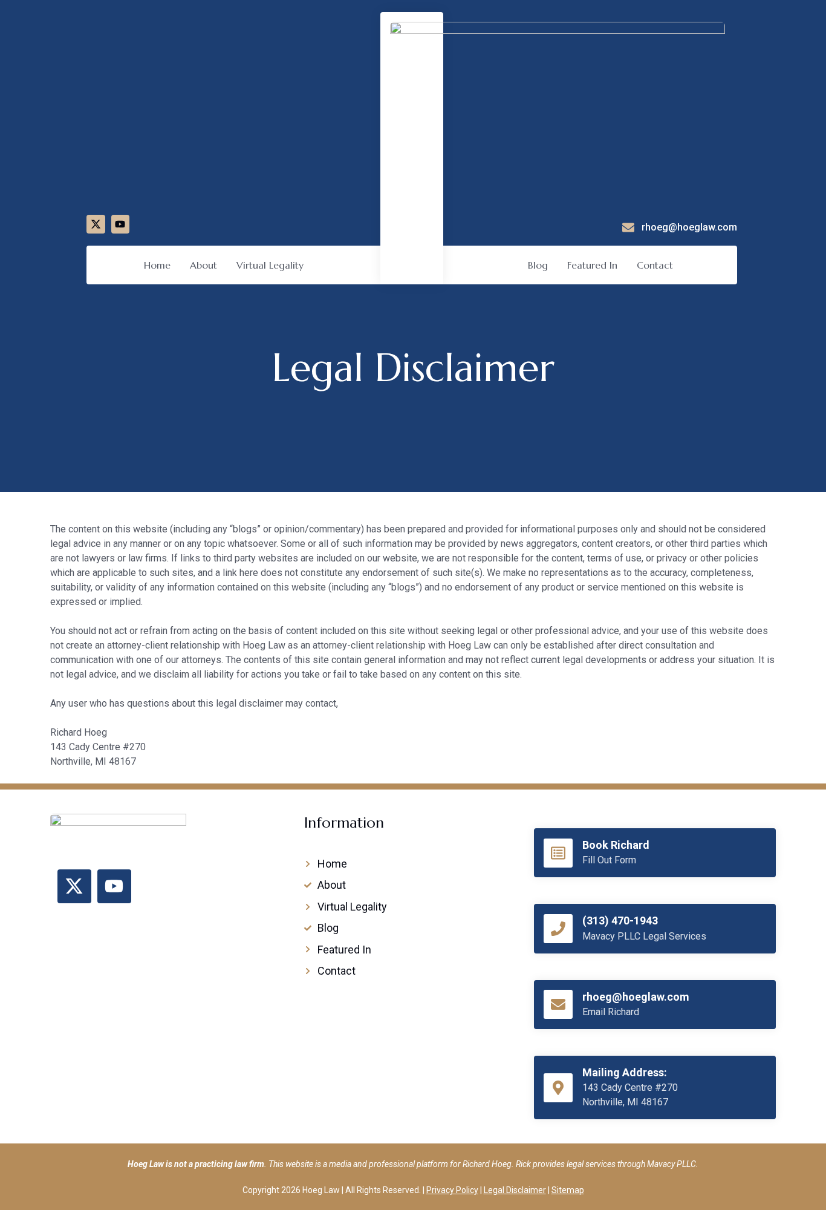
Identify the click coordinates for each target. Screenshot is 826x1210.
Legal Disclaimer (515, 1190)
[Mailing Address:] (558, 1087)
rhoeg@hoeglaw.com (635, 996)
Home (157, 265)
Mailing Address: (624, 1072)
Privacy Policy (452, 1190)
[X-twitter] (95, 224)
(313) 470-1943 (620, 920)
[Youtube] (120, 224)
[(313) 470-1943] (558, 928)
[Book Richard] (558, 853)
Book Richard (615, 845)
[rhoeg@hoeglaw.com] (558, 1004)
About (203, 265)
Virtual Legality (270, 265)
